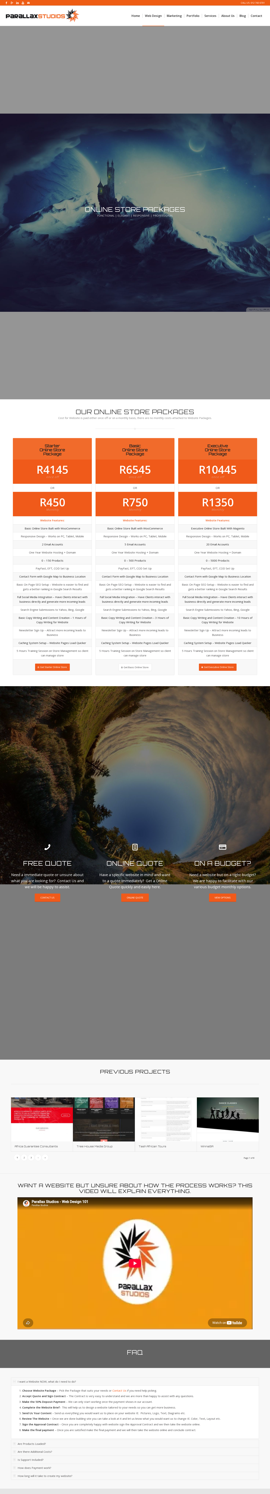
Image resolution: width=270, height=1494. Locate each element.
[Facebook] (6, 3)
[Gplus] (12, 3)
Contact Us (119, 1390)
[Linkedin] (17, 3)
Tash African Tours (152, 1146)
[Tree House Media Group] (104, 1119)
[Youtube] (23, 3)
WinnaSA (207, 1146)
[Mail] (28, 3)
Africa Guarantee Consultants (36, 1146)
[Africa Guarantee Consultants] (42, 1119)
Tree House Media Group (94, 1146)
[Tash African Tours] (166, 1119)
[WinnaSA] (228, 1119)
